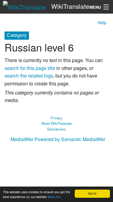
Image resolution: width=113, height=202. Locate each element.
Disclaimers (56, 129)
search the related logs (29, 75)
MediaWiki (22, 139)
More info (54, 196)
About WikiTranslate (56, 123)
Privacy (56, 117)
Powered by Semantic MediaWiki (69, 139)
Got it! (92, 193)
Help (102, 22)
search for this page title (30, 68)
